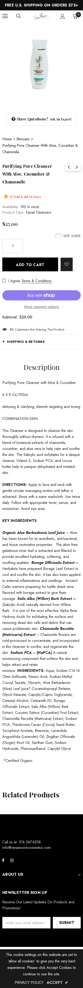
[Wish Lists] (66, 264)
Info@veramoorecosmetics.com (26, 847)
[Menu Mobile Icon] (5, 16)
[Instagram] (12, 860)
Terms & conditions (36, 281)
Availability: (10, 207)
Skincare (23, 139)
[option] (41, 63)
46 (11, 329)
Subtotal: (10, 317)
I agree (14, 281)
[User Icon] (62, 16)
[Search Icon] (18, 16)
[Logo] (42, 16)
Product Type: (13, 212)
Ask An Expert (61, 119)
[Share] (77, 262)
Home (7, 139)
